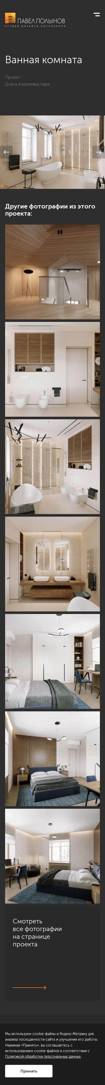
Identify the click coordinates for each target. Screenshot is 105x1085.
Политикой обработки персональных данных (43, 1056)
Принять (28, 1071)
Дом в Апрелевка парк (27, 84)
